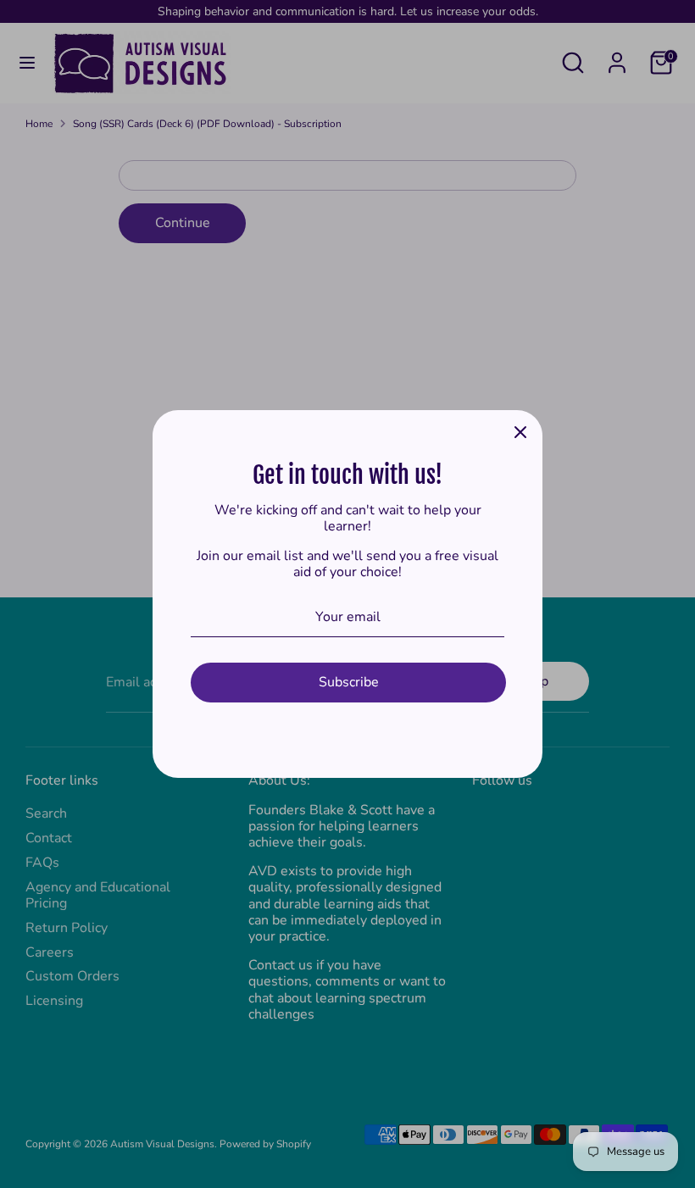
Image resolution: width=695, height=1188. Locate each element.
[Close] (520, 432)
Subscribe (349, 682)
